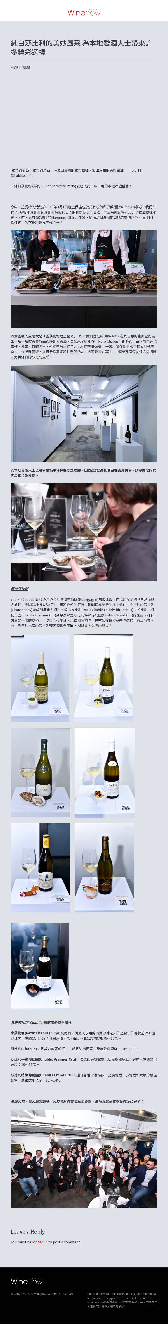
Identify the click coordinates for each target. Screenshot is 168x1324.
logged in (39, 1242)
